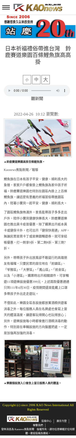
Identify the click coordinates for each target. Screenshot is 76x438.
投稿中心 (46, 421)
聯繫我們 (38, 425)
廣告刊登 (62, 421)
